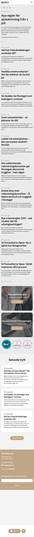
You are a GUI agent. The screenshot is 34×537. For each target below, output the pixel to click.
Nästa (3, 41)
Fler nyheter (17, 438)
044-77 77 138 (8, 463)
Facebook (11, 469)
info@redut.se (8, 465)
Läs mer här (17, 301)
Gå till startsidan (7, 281)
